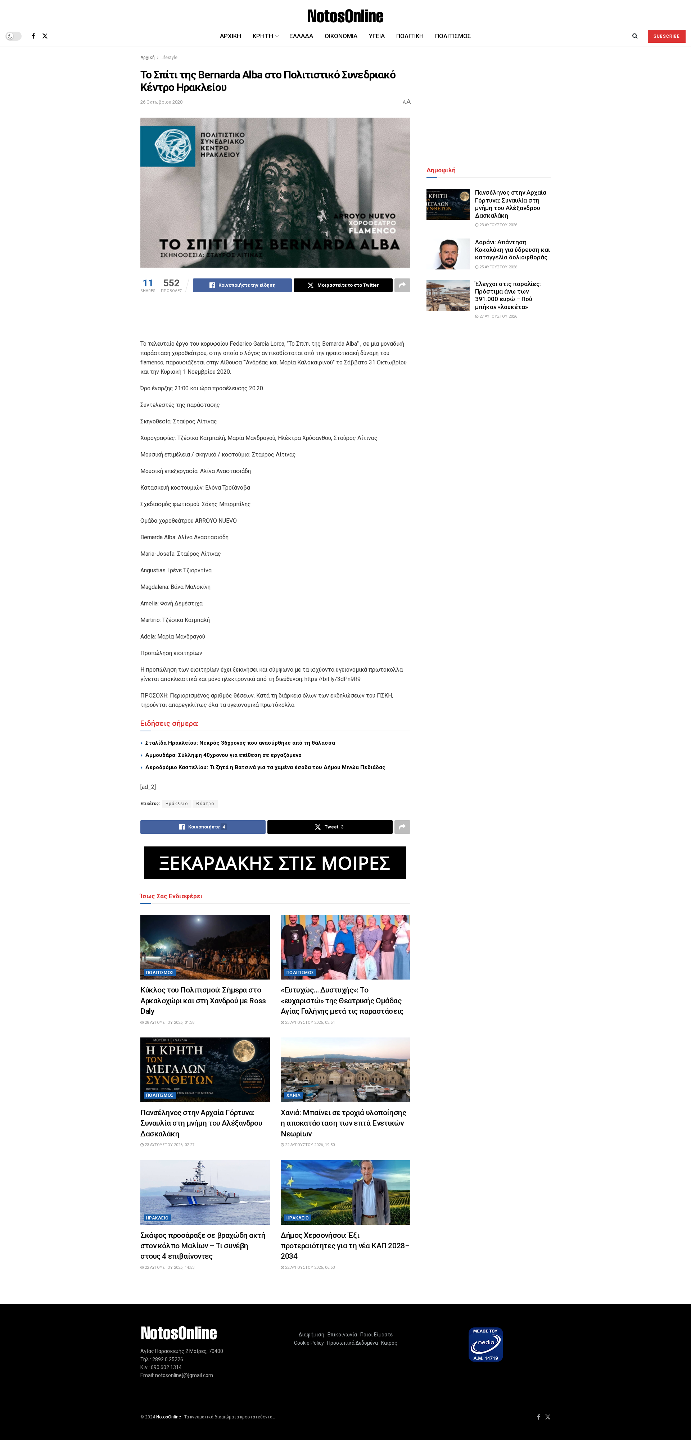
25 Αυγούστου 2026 (497, 267)
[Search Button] (635, 36)
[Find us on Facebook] (33, 36)
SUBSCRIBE (667, 36)
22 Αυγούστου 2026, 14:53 (169, 1267)
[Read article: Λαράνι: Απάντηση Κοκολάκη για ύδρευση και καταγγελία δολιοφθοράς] (448, 254)
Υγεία (377, 36)
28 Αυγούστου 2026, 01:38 (169, 1022)
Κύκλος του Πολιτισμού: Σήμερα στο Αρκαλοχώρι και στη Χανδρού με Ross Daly (203, 1001)
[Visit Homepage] (345, 13)
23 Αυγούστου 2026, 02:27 (169, 1145)
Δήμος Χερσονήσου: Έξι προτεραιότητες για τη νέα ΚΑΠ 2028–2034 (345, 1246)
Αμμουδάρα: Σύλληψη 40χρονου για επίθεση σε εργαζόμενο (223, 755)
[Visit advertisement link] (275, 862)
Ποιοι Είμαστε (375, 1334)
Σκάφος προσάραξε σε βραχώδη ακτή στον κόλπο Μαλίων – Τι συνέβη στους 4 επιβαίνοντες (203, 1246)
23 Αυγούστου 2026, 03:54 (309, 1022)
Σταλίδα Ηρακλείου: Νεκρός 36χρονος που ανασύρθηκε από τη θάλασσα (240, 743)
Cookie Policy (309, 1343)
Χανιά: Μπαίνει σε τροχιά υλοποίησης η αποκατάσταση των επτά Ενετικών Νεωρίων (343, 1123)
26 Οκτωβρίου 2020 (161, 102)
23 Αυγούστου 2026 (497, 225)
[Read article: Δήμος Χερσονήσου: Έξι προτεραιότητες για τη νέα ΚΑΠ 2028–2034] (345, 1192)
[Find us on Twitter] (45, 36)
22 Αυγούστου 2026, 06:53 (309, 1267)
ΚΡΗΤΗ (263, 36)
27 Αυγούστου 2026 (497, 316)
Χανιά (293, 1095)
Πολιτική (410, 36)
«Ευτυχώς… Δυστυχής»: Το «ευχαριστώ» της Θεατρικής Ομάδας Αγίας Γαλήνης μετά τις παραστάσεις (342, 1001)
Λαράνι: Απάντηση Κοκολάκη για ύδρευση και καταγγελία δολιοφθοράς (512, 250)
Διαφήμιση (311, 1334)
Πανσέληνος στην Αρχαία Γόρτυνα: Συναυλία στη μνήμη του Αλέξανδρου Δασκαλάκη (201, 1123)
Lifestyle (169, 57)
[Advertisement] (275, 321)
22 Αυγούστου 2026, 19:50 (309, 1145)
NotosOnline (168, 1416)
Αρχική (230, 36)
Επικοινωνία (342, 1334)
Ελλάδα (301, 36)
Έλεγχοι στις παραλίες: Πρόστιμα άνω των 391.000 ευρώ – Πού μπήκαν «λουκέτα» (508, 295)
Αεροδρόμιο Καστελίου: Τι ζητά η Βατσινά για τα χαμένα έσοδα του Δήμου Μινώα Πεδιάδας (265, 767)
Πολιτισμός (453, 36)
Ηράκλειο (177, 803)
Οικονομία (341, 36)
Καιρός (388, 1343)
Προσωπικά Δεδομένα (351, 1343)
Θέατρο (205, 803)
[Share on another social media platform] (402, 285)
